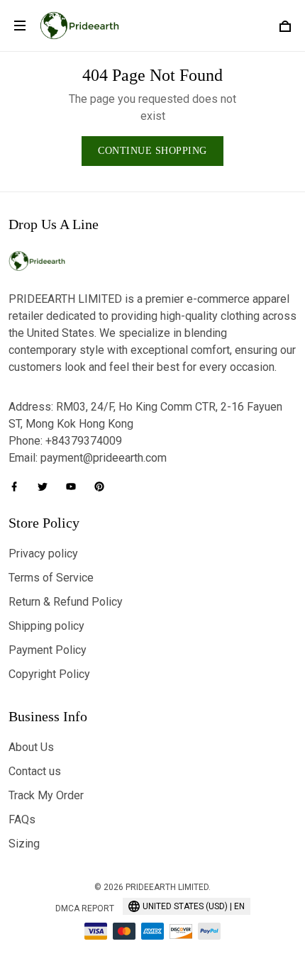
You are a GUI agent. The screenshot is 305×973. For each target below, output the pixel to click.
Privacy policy (43, 553)
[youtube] (75, 486)
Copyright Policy (49, 674)
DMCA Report (84, 908)
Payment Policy (48, 650)
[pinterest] (103, 486)
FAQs (22, 819)
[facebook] (18, 486)
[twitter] (47, 486)
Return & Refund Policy (66, 601)
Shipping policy (46, 626)
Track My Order (46, 795)
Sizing (24, 843)
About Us (31, 747)
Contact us (35, 771)
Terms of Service (51, 577)
